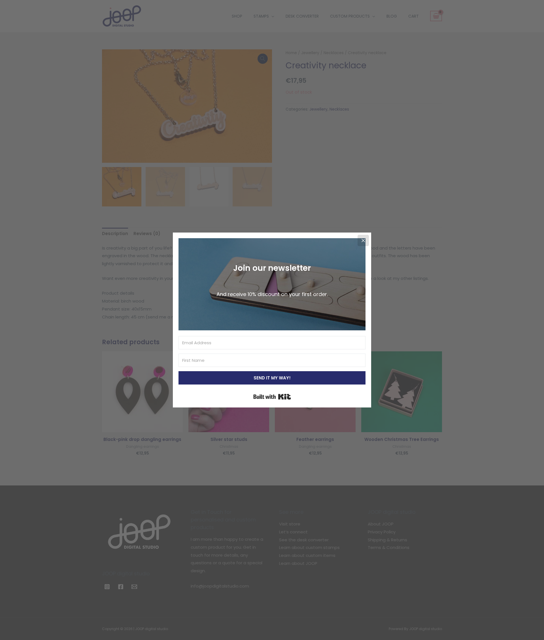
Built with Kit (272, 397)
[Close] (363, 240)
